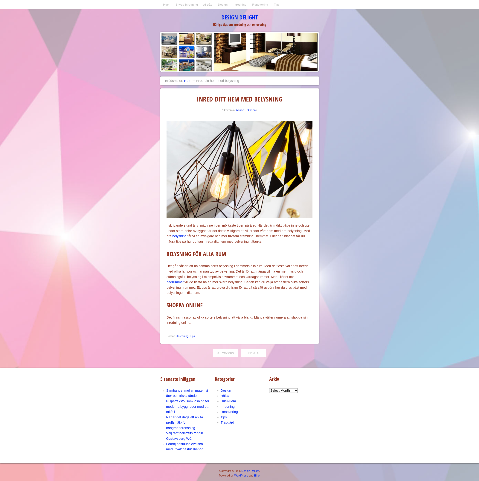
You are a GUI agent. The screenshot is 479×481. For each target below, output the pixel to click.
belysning (179, 236)
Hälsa (225, 396)
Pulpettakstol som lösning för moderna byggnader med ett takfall (187, 406)
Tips (277, 4)
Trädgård (227, 422)
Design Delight (239, 17)
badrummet (175, 282)
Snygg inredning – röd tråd (194, 4)
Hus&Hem (228, 401)
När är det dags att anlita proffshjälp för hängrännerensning (184, 422)
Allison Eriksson (246, 110)
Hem (166, 4)
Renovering (260, 4)
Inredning (240, 4)
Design (223, 4)
